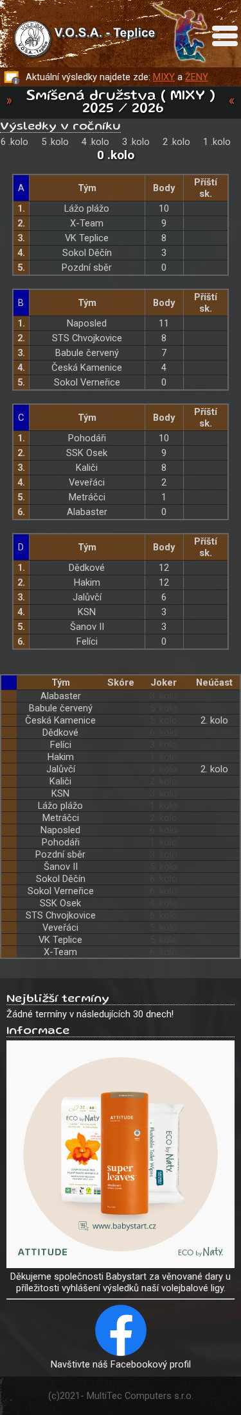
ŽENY (196, 77)
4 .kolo (95, 142)
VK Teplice (87, 238)
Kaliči (87, 467)
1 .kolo (217, 142)
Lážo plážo (86, 208)
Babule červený (87, 353)
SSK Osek (86, 453)
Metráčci (87, 497)
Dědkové (87, 567)
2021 (70, 1396)
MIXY (164, 77)
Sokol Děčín (87, 252)
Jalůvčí (87, 597)
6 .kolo (14, 142)
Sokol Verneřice (87, 382)
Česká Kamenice (86, 367)
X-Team (86, 223)
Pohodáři (87, 438)
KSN (87, 612)
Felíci (87, 641)
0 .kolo (115, 155)
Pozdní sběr (87, 267)
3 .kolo (136, 142)
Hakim (87, 582)
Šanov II (87, 626)
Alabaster (87, 512)
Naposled (87, 323)
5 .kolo (55, 142)
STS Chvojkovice (87, 338)
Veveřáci (87, 482)
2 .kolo (176, 142)
